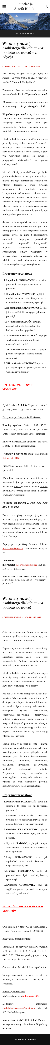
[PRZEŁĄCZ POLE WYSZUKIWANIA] (46, 6)
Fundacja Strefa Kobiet (25, 6)
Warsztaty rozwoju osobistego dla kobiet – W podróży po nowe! (23, 602)
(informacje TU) (10, 458)
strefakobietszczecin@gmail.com (18, 1007)
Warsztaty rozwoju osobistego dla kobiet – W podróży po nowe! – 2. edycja (23, 50)
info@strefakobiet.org (13, 548)
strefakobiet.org (11, 67)
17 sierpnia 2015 (33, 617)
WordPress (30, 1039)
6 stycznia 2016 (32, 67)
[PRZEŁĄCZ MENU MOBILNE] (4, 6)
